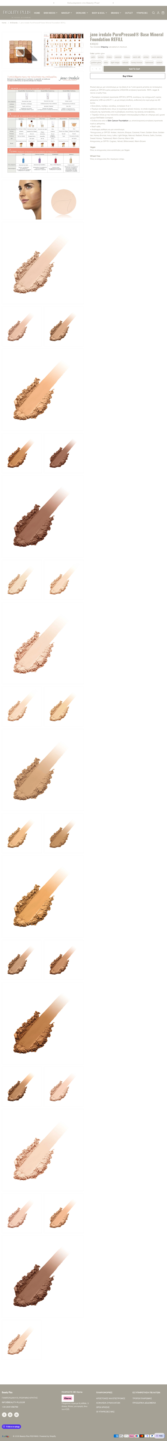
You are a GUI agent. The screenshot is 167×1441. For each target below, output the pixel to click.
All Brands (14, 23)
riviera (109, 57)
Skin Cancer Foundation (118, 120)
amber (146, 57)
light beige (115, 62)
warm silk (136, 57)
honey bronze (136, 62)
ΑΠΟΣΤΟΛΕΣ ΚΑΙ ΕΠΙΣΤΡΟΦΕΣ (110, 1398)
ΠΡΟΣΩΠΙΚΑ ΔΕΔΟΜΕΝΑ (144, 1403)
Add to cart (134, 69)
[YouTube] (16, 1414)
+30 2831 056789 (10, 1407)
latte (106, 62)
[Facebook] (4, 1414)
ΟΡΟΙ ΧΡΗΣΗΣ (103, 1407)
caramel (118, 57)
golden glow (96, 62)
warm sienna (157, 57)
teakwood (149, 62)
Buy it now (128, 76)
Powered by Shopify (47, 1436)
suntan (101, 57)
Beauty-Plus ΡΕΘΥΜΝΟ (29, 1436)
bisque (127, 57)
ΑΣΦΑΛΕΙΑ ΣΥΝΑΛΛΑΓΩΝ (108, 1403)
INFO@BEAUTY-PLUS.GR (13, 1402)
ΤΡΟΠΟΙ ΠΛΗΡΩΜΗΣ (142, 1398)
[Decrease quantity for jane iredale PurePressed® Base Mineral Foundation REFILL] (91, 69)
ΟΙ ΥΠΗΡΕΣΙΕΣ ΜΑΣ (105, 1411)
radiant (159, 62)
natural (125, 62)
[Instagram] (10, 1414)
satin (93, 57)
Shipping (104, 47)
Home (4, 23)
